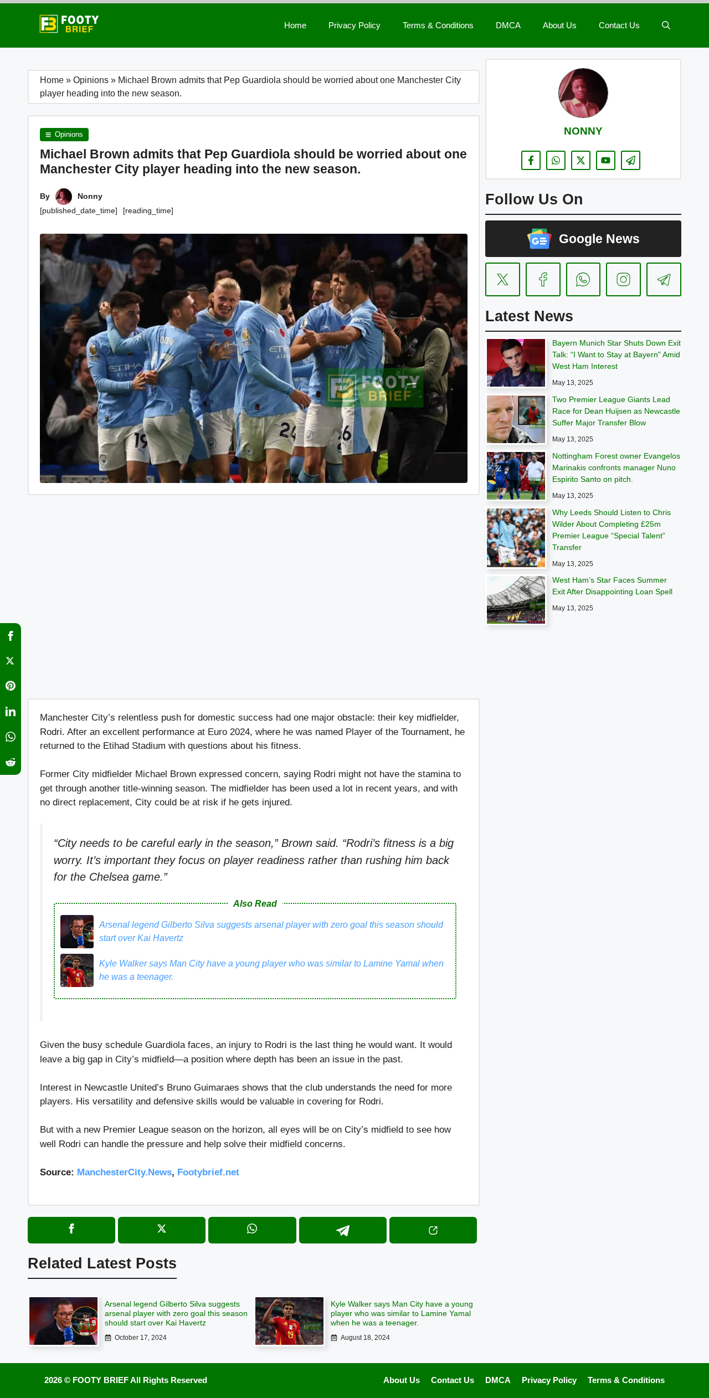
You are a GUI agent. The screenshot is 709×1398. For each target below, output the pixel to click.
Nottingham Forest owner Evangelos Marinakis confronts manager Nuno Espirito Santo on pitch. (616, 467)
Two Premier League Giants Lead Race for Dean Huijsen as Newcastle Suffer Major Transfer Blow (616, 411)
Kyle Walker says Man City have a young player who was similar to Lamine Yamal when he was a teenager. (271, 970)
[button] (666, 25)
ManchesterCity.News (124, 1172)
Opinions (91, 80)
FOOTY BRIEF (101, 1380)
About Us (560, 25)
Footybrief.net (208, 1172)
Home (295, 25)
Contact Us (619, 25)
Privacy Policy (354, 25)
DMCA (508, 25)
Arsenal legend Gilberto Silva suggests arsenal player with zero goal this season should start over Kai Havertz (271, 931)
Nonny (90, 196)
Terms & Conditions (438, 25)
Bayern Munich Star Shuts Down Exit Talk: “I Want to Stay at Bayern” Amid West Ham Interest (616, 354)
